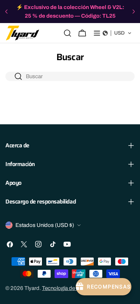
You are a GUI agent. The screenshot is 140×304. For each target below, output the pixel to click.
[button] (117, 33)
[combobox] (70, 76)
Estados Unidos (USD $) (44, 225)
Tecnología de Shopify (68, 288)
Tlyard (31, 288)
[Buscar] (67, 33)
